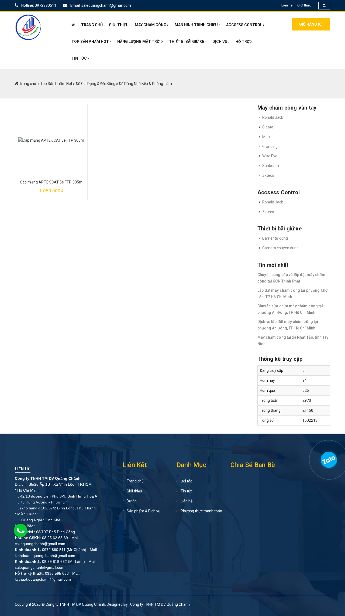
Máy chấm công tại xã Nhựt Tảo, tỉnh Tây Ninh (292, 340)
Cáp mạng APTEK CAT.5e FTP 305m (51, 182)
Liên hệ (286, 5)
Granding (270, 146)
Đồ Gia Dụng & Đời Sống (95, 83)
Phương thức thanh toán (201, 511)
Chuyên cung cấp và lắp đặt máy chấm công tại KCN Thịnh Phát (291, 278)
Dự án (132, 501)
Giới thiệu (304, 5)
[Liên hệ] (328, 462)
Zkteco (268, 175)
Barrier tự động (275, 238)
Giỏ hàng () (311, 24)
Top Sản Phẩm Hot (56, 83)
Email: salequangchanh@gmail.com (100, 5)
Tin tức (186, 491)
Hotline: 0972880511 (38, 5)
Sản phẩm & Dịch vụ (143, 511)
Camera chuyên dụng (280, 248)
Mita (266, 137)
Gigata (267, 127)
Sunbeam (270, 166)
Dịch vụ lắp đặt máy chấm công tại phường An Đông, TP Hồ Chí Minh (287, 324)
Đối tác (186, 481)
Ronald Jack (272, 117)
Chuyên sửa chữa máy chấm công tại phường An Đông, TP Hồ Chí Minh (290, 309)
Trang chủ (27, 83)
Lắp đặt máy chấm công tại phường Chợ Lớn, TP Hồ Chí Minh (292, 293)
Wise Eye (269, 156)
